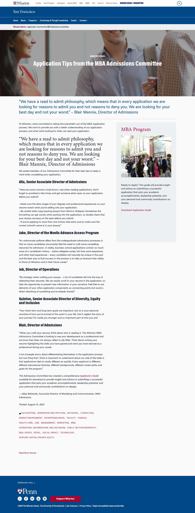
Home (15, 21)
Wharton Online (111, 3)
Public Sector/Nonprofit (81, 428)
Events (74, 21)
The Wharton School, (31, 506)
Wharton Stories (19, 27)
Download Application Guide (136, 210)
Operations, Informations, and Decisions (42, 428)
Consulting (87, 413)
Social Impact (50, 433)
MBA (81, 3)
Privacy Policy (85, 506)
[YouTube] (38, 499)
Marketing (63, 423)
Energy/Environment (30, 418)
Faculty (38, 3)
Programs (33, 21)
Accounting (28, 413)
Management (48, 423)
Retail (37, 433)
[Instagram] (45, 499)
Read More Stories (27, 453)
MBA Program (136, 129)
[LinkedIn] (32, 499)
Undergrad (61, 3)
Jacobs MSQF (72, 3)
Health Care (26, 423)
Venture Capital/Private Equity (36, 438)
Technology (67, 433)
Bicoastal (72, 413)
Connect (83, 21)
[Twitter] (20, 499)
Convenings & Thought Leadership (54, 21)
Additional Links (25, 483)
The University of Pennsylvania (52, 506)
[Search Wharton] (179, 3)
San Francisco (71, 506)
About (23, 21)
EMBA (87, 3)
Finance (82, 418)
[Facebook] (26, 499)
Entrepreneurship (54, 418)
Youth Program (49, 3)
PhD (93, 3)
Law (37, 423)
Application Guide (89, 376)
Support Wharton (65, 499)
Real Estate (25, 433)
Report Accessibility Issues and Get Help (108, 506)
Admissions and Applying (51, 413)
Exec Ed (100, 3)
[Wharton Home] (21, 3)
